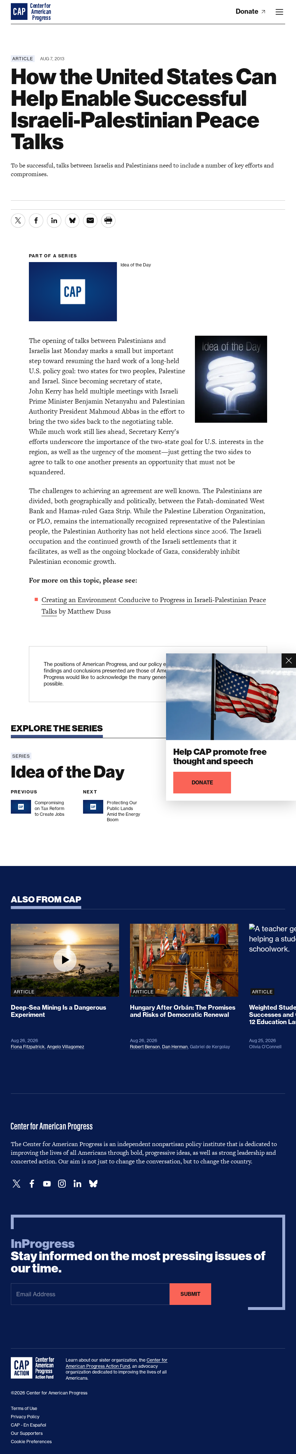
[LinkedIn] (77, 1184)
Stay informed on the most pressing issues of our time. (138, 1256)
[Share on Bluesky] (72, 220)
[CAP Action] (34, 1368)
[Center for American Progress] (20, 12)
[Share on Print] (108, 220)
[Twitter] (16, 1184)
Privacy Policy (25, 1416)
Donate (248, 11)
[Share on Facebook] (36, 220)
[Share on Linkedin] (54, 220)
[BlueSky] (93, 1184)
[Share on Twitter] (18, 220)
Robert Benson (145, 1046)
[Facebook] (32, 1184)
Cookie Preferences (31, 1441)
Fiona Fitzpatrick (28, 1046)
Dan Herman (175, 1046)
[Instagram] (62, 1184)
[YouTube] (47, 1184)
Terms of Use (24, 1408)
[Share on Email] (90, 220)
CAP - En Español (28, 1425)
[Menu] (279, 12)
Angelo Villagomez (65, 1046)
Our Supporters (27, 1433)
